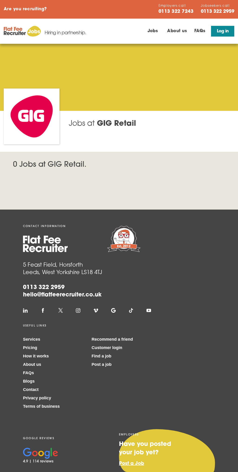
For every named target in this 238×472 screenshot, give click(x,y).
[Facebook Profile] (43, 310)
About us (177, 31)
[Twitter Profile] (60, 310)
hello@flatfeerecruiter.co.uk (62, 295)
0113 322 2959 (44, 287)
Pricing (30, 347)
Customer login (107, 347)
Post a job (102, 364)
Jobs (153, 31)
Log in (222, 31)
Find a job (101, 356)
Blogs (29, 381)
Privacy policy (37, 398)
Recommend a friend (112, 339)
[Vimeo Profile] (95, 310)
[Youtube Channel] (148, 310)
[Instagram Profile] (78, 310)
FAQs (199, 31)
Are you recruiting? (25, 9)
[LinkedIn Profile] (25, 310)
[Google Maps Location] (113, 310)
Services (31, 339)
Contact (31, 389)
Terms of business (41, 406)
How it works (36, 356)
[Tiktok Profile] (131, 310)
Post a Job (131, 463)
